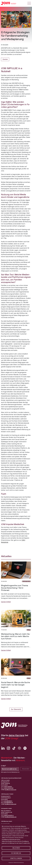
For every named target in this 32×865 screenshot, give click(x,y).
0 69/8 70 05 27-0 (8, 815)
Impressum (11, 862)
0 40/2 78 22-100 (8, 788)
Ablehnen (16, 848)
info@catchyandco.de (10, 817)
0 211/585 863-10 (8, 802)
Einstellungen (16, 858)
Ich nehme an (16, 853)
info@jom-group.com (10, 789)
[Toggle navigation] (29, 3)
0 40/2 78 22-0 (7, 786)
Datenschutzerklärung (19, 862)
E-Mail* (3, 766)
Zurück (5, 59)
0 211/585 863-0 (7, 801)
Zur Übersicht (16, 709)
